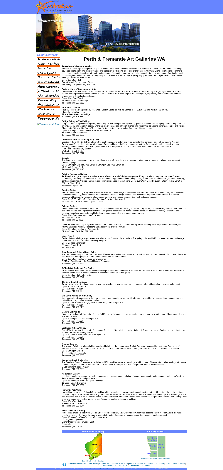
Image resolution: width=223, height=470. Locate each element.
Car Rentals (93, 463)
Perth (94, 461)
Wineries (148, 466)
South (84, 461)
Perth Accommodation (77, 463)
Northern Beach (146, 458)
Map (128, 466)
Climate (182, 463)
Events (115, 463)
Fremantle (166, 458)
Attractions (123, 463)
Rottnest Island (137, 466)
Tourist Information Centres (113, 466)
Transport (160, 463)
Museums (139, 463)
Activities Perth (105, 463)
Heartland (101, 461)
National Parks (171, 463)
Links (131, 463)
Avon (160, 458)
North (89, 461)
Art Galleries (149, 463)
